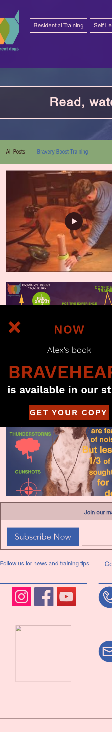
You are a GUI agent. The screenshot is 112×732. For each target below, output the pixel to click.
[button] (14, 327)
